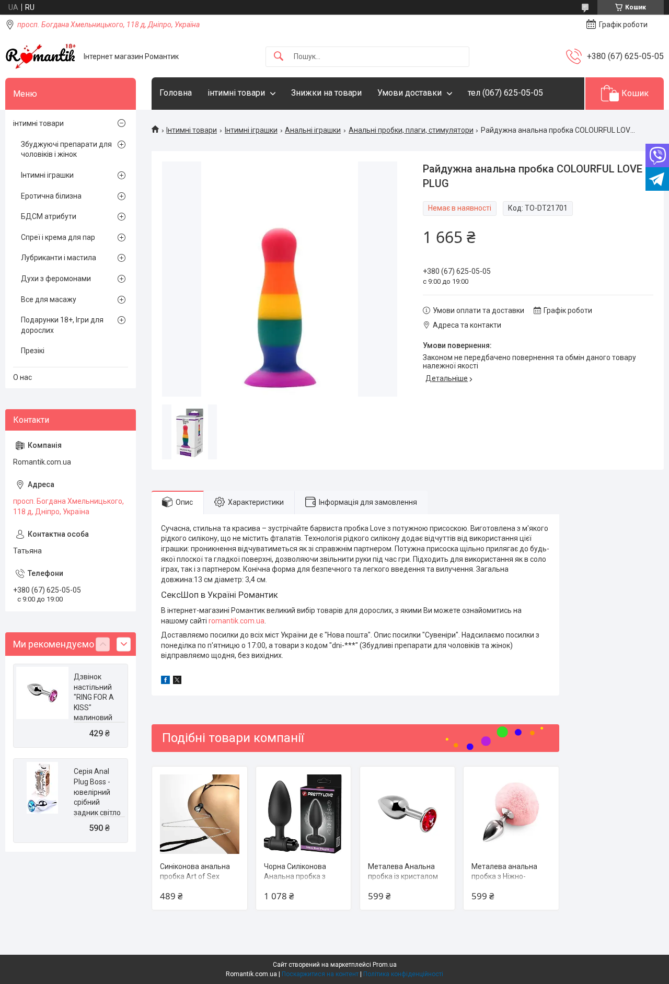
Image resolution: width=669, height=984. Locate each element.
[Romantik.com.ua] (40, 56)
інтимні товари (236, 93)
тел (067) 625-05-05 (505, 93)
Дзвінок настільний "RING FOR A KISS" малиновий (94, 697)
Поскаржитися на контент (320, 974)
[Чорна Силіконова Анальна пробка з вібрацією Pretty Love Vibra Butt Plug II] (303, 813)
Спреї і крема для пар (58, 237)
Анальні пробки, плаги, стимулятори (411, 130)
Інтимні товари (191, 130)
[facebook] (165, 681)
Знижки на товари (326, 93)
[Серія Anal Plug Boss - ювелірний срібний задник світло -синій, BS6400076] (42, 787)
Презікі (32, 350)
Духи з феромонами (56, 278)
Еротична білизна (51, 196)
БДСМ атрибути (48, 216)
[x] (177, 681)
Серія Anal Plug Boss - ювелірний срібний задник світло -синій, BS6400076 (97, 802)
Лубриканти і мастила (58, 257)
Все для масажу (48, 299)
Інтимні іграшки (251, 130)
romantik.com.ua (236, 621)
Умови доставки (409, 93)
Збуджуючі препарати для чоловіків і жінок (66, 149)
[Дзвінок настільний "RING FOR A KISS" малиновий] (42, 693)
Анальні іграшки (313, 130)
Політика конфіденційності (403, 974)
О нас (22, 377)
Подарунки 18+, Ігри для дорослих (62, 325)
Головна (175, 93)
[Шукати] (278, 57)
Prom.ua (385, 964)
